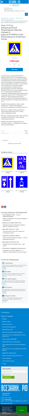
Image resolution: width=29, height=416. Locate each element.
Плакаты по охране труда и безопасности (12, 355)
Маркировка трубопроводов (9, 353)
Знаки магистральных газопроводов (11, 342)
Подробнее (4, 269)
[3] (14, 58)
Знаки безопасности (7, 324)
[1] (12, 58)
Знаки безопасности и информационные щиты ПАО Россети (14, 335)
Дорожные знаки (6, 321)
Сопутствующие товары (8, 361)
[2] (13, 58)
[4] (15, 58)
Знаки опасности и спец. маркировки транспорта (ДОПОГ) (14, 349)
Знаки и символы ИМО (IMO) (9, 339)
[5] (16, 58)
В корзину (14, 69)
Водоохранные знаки (7, 329)
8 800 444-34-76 (16, 4)
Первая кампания (7, 375)
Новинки (4, 319)
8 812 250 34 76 (15, 5)
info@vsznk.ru (9, 9)
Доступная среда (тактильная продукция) (12, 332)
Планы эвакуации (6, 358)
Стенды (4, 363)
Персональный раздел (6, 403)
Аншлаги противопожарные (9, 327)
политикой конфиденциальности (6, 412)
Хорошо (22, 410)
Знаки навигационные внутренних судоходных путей (14, 345)
